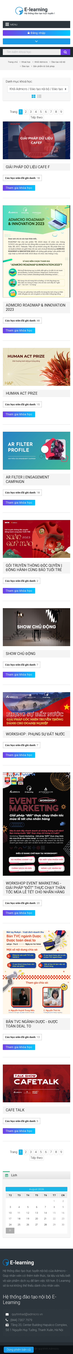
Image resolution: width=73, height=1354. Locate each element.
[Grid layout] (33, 96)
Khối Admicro (41, 62)
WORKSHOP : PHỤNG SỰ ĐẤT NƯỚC (35, 734)
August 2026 (36, 1189)
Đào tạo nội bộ (58, 62)
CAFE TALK (15, 1110)
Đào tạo (25, 66)
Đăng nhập (37, 33)
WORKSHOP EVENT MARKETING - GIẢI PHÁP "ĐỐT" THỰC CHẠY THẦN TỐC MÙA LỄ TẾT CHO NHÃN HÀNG (35, 887)
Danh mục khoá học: (19, 81)
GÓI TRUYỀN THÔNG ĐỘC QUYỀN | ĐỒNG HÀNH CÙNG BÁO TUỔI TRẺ (34, 567)
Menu (13, 24)
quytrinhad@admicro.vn (27, 1314)
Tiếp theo (37, 117)
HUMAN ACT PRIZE (21, 393)
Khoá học (26, 62)
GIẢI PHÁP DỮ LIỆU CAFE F (28, 167)
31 (10, 1230)
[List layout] (39, 96)
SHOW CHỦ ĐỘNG (20, 654)
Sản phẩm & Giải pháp (43, 66)
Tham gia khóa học (19, 188)
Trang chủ (13, 62)
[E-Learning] (36, 10)
